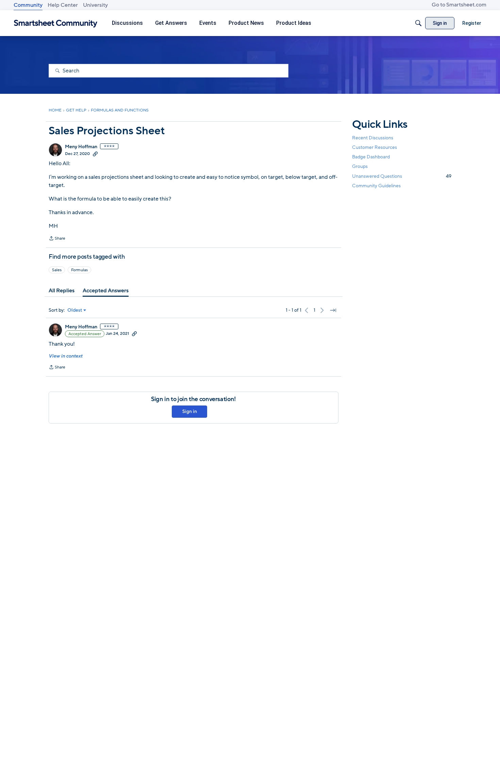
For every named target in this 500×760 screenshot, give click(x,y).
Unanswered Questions (401, 176)
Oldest (74, 310)
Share (57, 239)
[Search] (418, 23)
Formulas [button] (79, 270)
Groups (360, 166)
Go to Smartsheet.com (459, 4)
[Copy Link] (95, 154)
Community (28, 5)
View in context (65, 356)
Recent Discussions (372, 138)
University (95, 5)
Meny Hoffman (81, 147)
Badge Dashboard (371, 157)
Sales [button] (57, 270)
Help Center (63, 5)
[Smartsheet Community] (56, 23)
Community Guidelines (376, 186)
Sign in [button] (189, 411)
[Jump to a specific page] (333, 310)
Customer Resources (374, 147)
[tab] (62, 290)
